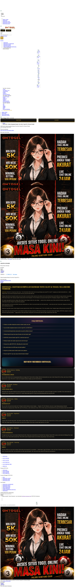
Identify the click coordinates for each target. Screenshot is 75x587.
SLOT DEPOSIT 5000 (7, 464)
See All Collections (6, 94)
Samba (4, 97)
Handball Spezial (6, 96)
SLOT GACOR (6, 460)
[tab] (37, 40)
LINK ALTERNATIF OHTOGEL (9, 489)
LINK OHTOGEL (6, 488)
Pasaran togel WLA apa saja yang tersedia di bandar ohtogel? (16, 353)
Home (4, 123)
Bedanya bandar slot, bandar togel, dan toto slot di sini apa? (16, 340)
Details (1, 282)
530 (3, 103)
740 (3, 105)
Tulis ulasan (15, 274)
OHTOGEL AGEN (6, 486)
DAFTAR (18, 120)
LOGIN (56, 120)
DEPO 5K (5, 466)
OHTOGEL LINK (6, 21)
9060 (4, 108)
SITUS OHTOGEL (5, 114)
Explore (1, 40)
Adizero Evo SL (6, 100)
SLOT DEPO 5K (6, 462)
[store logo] (10, 28)
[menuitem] (6, 42)
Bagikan (2, 281)
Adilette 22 (5, 98)
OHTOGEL (5, 20)
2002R (4, 106)
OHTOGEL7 (5, 490)
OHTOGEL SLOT (6, 23)
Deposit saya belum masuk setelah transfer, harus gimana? (15, 350)
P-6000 (4, 92)
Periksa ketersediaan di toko (5, 280)
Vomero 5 (4, 93)
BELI (2, 269)
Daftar (8, 30)
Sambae (4, 99)
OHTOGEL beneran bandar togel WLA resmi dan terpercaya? (16, 337)
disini (10, 259)
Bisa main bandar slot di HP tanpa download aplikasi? (14, 347)
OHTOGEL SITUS (6, 485)
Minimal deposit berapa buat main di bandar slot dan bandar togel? (17, 334)
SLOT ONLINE (6, 458)
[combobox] (5, 34)
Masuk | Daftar (5, 19)
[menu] (37, 76)
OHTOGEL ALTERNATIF (8, 484)
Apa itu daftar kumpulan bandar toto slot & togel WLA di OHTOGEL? (18, 327)
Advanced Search (3, 35)
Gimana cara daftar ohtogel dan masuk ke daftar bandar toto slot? (17, 324)
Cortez (4, 89)
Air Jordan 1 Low (6, 90)
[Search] (1, 38)
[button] (2, 182)
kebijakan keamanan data (26, 496)
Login (2, 30)
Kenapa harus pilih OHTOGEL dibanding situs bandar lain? (16, 344)
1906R (4, 107)
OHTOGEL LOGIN (7, 22)
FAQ (4, 477)
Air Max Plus (5, 91)
